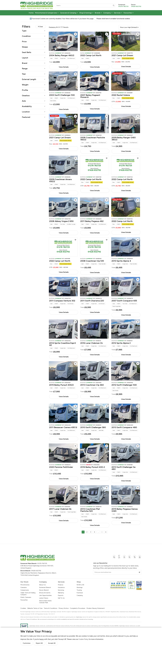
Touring (79, 590)
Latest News (43, 598)
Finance (60, 585)
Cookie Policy (83, 639)
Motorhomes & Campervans (46, 13)
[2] (102, 532)
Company (107, 13)
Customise (26, 643)
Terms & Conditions (50, 608)
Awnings (80, 587)
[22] (105, 532)
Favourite (75, 34)
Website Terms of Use (34, 608)
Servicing (61, 590)
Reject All (39, 643)
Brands (97, 13)
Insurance (61, 587)
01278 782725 (42, 563)
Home (31, 13)
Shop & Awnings (85, 13)
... (98, 532)
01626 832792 (36, 571)
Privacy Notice (64, 608)
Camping (80, 595)
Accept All (51, 643)
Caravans (23, 587)
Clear (41, 26)
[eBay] (140, 558)
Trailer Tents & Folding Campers (27, 594)
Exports (60, 595)
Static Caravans (25, 597)
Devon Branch (44, 590)
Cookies (23, 608)
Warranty (61, 593)
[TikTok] (134, 558)
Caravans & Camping (68, 13)
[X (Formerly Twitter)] (119, 558)
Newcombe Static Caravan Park (45, 601)
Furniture (80, 593)
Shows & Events (44, 593)
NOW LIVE (80, 585)
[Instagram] (124, 558)
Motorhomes (24, 585)
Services (117, 13)
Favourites (127, 13)
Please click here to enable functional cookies (113, 19)
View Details (64, 67)
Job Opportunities (45, 595)
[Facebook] (114, 558)
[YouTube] (129, 558)
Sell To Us (61, 598)
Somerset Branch (45, 587)
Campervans (24, 590)
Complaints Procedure (77, 608)
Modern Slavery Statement (95, 608)
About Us (42, 585)
